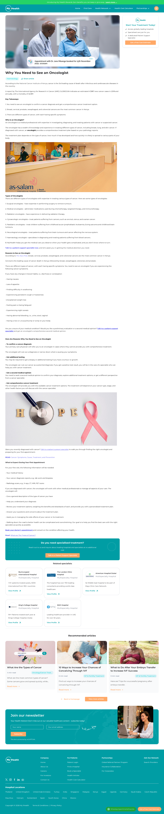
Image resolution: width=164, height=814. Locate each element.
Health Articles (73, 775)
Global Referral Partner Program (115, 762)
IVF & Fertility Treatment (94, 676)
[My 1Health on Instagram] (10, 780)
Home (77, 8)
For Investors (45, 775)
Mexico (73, 798)
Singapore (75, 792)
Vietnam (20, 798)
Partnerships (142, 8)
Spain (42, 798)
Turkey (56, 792)
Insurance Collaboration (111, 767)
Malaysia (86, 792)
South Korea (53, 798)
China (64, 798)
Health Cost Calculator (124, 8)
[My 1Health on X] (6, 780)
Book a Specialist (74, 771)
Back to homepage (72, 699)
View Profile (13, 591)
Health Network (101, 8)
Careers (43, 771)
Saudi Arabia (136, 792)
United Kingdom (22, 792)
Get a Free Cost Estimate (140, 43)
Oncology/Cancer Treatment (42, 673)
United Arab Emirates (41, 792)
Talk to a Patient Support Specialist (62, 555)
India (65, 792)
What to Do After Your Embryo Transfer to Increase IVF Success (133, 669)
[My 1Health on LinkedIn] (18, 780)
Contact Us (44, 780)
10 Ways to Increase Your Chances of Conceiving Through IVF (80, 669)
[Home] (12, 8)
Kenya (95, 792)
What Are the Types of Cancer (24, 667)
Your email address (55, 727)
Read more (12, 686)
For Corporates (108, 771)
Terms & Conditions (40, 805)
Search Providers (151, 762)
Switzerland (32, 798)
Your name (16, 727)
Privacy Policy (56, 805)
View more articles (96, 699)
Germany (123, 792)
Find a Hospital (73, 767)
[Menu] (156, 8)
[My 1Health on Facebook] (14, 780)
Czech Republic (151, 792)
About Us (44, 767)
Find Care (88, 8)
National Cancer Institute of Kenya (33, 83)
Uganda (113, 792)
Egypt (104, 792)
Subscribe (18, 734)
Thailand (8, 792)
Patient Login (72, 762)
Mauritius (9, 798)
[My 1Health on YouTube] (22, 780)
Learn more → (111, 2)
